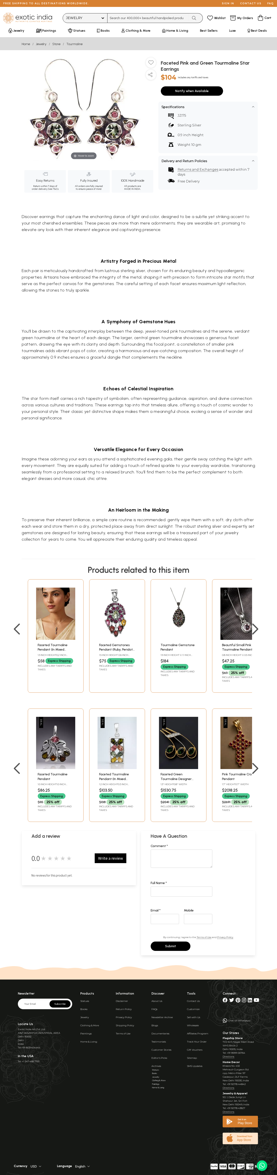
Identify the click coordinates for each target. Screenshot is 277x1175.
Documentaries (160, 1033)
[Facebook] (225, 1000)
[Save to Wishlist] (150, 64)
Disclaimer (122, 1000)
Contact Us (193, 1000)
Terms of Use (204, 937)
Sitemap (192, 1057)
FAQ (270, 3)
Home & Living (88, 1041)
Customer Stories (161, 1049)
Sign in (228, 3)
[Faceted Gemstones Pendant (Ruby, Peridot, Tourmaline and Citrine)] (117, 639)
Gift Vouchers (194, 1049)
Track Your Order (197, 1041)
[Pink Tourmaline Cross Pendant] (240, 768)
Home (26, 44)
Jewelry (41, 44)
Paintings (86, 1033)
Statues (84, 1000)
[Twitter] (231, 1000)
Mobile (189, 910)
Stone (56, 44)
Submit (170, 946)
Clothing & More (89, 1025)
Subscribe (60, 1003)
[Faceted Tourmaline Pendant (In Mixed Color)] (55, 639)
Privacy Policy (225, 937)
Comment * (159, 846)
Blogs (154, 1025)
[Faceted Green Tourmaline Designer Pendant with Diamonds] (178, 768)
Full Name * (159, 883)
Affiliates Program (197, 1033)
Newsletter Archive (162, 1017)
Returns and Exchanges (198, 169)
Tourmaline (74, 44)
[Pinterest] (238, 1000)
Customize (193, 1009)
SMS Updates (194, 1066)
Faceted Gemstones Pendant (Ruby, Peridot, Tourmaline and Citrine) (116, 649)
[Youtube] (256, 1000)
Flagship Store (233, 1038)
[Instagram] (244, 1000)
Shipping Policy (125, 1025)
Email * (156, 910)
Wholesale (193, 1025)
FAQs (154, 1009)
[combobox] (148, 18)
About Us (156, 1000)
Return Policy (124, 1009)
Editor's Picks (159, 1057)
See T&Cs (53, 189)
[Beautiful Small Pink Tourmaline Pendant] (240, 639)
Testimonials (158, 1041)
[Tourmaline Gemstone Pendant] (178, 639)
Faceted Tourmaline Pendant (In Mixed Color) (53, 649)
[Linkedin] (250, 1000)
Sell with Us (193, 1017)
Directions (228, 1056)
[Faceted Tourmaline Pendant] (55, 768)
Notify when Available (192, 91)
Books (83, 1009)
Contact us (250, 3)
